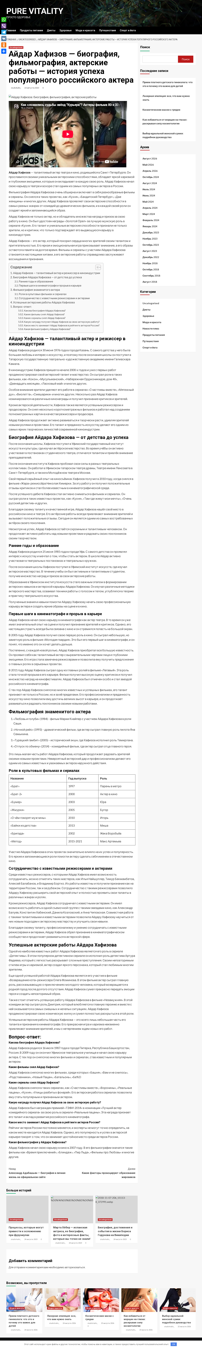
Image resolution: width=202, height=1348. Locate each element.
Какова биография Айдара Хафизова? (45, 310)
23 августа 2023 (31, 88)
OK (173, 1344)
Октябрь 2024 (151, 177)
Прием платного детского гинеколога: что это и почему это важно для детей (168, 84)
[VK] (4, 38)
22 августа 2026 (184, 1327)
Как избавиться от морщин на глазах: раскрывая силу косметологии (165, 121)
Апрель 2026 (150, 170)
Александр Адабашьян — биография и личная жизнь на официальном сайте (37, 1172)
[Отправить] (4, 51)
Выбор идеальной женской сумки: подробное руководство (163, 135)
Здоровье (65, 30)
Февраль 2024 (151, 220)
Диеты (51, 30)
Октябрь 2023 (151, 244)
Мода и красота (85, 30)
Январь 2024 (150, 226)
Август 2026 (150, 158)
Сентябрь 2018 (151, 275)
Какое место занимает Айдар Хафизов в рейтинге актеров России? (62, 325)
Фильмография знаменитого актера (36, 289)
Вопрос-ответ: (22, 306)
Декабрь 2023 (151, 232)
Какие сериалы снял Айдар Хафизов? (44, 318)
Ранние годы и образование (36, 281)
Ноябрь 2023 (150, 238)
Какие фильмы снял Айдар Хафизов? (44, 314)
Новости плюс (151, 328)
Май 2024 (148, 201)
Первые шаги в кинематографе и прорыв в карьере (50, 285)
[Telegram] (4, 32)
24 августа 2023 (30, 1239)
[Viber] (4, 26)
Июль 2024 (149, 189)
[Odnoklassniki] (4, 45)
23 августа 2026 (107, 1323)
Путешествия (107, 30)
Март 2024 (149, 214)
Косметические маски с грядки (161, 109)
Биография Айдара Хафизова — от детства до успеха (47, 277)
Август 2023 (150, 251)
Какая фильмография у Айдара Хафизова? (47, 329)
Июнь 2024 (149, 195)
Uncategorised (16, 47)
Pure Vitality (34, 11)
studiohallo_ (16, 88)
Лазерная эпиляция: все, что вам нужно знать (166, 97)
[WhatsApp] (4, 19)
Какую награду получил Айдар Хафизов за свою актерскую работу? (62, 321)
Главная (11, 30)
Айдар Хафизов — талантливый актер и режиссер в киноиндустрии (56, 273)
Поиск (145, 47)
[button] (96, 268)
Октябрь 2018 (151, 269)
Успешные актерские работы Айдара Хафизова (44, 302)
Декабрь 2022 (151, 257)
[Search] (194, 30)
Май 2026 (148, 164)
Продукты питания (31, 30)
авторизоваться (75, 1267)
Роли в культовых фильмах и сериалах (43, 293)
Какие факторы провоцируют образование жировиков (108, 1172)
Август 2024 (150, 183)
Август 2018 (150, 281)
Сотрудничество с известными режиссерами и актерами (54, 298)
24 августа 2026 (30, 1330)
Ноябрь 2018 (150, 263)
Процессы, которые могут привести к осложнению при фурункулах (26, 1231)
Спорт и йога (128, 30)
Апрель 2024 (150, 207)
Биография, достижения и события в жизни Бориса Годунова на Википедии (115, 1231)
